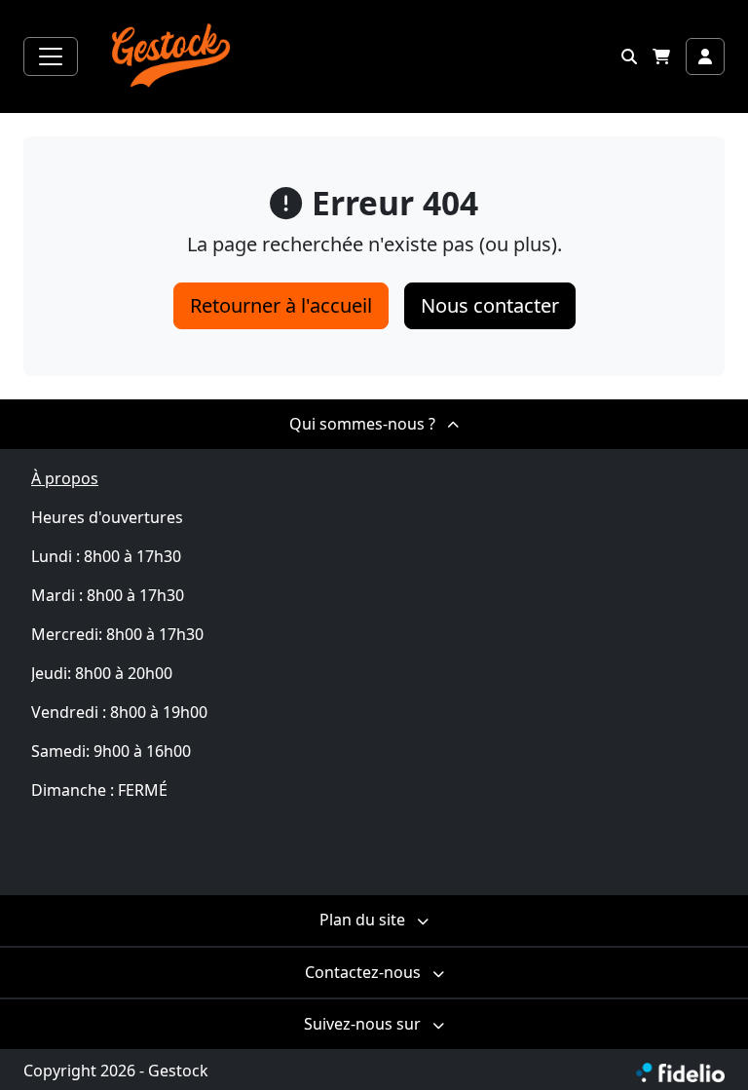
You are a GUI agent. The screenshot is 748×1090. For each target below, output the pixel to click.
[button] (629, 56)
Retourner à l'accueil (281, 305)
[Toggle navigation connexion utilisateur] (705, 56)
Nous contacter (490, 305)
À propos (64, 478)
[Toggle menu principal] (50, 56)
